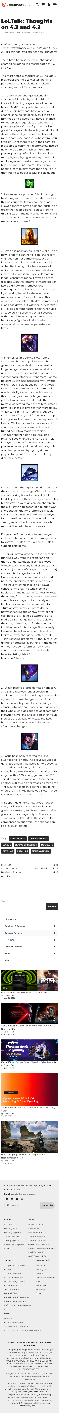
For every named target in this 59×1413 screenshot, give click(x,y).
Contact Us (9, 1269)
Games (6, 32)
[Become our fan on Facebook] (7, 1199)
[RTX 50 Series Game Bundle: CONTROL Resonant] (29, 980)
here (41, 51)
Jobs (38, 1281)
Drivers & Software (13, 1277)
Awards (39, 1273)
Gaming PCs (10, 1228)
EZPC (7, 1248)
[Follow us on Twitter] (17, 1199)
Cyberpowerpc (38, 839)
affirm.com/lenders (24, 1397)
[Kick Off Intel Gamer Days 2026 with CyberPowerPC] (29, 1050)
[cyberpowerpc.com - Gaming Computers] (16, 4)
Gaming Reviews (14, 32)
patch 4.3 (22, 851)
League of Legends (26, 845)
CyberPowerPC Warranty (16, 1297)
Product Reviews (30, 946)
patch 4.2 (8, 851)
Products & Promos (30, 926)
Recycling (41, 1285)
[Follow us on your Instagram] (22, 1199)
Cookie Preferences (14, 1322)
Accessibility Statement (16, 1326)
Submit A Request (13, 1273)
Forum (7, 1309)
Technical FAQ (11, 1289)
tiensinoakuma (40, 851)
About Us (40, 1265)
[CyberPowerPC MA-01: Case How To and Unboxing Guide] (29, 1089)
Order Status (10, 1285)
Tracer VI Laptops (37, 1240)
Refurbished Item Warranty (17, 1305)
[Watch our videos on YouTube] (12, 1199)
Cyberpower (17, 839)
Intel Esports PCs (36, 1252)
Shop (7, 960)
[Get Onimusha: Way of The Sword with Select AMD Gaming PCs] (29, 1013)
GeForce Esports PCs (38, 1244)
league (7, 845)
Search (4, 901)
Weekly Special (11, 1240)
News (30, 953)
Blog (38, 1293)
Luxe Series (34, 1228)
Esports (8, 1224)
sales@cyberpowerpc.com (23, 1194)
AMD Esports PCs (37, 1256)
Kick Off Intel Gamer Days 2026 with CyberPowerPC (29, 1062)
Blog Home (10, 919)
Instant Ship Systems (14, 1244)
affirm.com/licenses (29, 1406)
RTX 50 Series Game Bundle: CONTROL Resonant (27, 992)
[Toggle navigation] (55, 4)
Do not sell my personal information (22, 1330)
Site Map (40, 1289)
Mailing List (42, 1269)
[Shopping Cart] (43, 4)
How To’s (30, 940)
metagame (47, 845)
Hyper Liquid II (35, 1224)
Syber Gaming (11, 1236)
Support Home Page (14, 1265)
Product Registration (14, 1281)
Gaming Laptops (12, 1232)
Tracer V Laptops (36, 1236)
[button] (37, 4)
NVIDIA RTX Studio (37, 1232)
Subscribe (47, 1205)
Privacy (8, 1318)
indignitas (27, 32)
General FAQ (10, 1293)
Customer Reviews (45, 1277)
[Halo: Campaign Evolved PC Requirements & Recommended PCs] (29, 1137)
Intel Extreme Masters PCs (41, 1248)
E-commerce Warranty (15, 1301)
